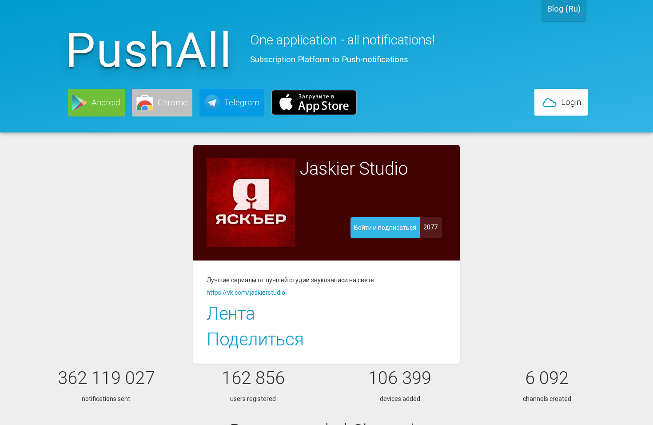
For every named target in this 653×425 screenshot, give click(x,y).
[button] (96, 102)
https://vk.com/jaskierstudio (246, 292)
